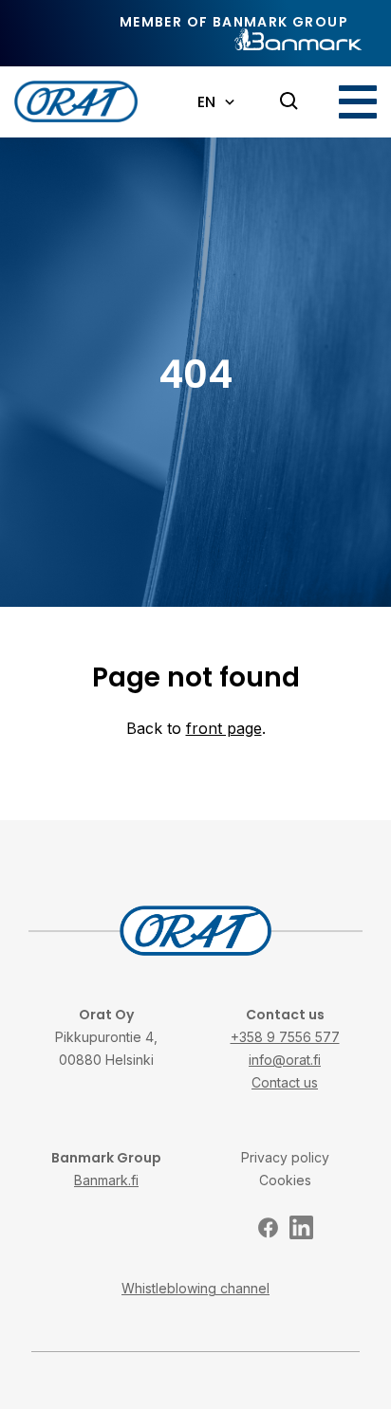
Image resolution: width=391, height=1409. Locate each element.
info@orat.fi (285, 1060)
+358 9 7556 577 (285, 1037)
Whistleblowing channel (195, 1288)
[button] (358, 102)
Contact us (284, 1082)
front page (224, 728)
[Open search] (289, 101)
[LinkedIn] (301, 1227)
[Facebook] (268, 1227)
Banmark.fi (106, 1180)
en (206, 102)
